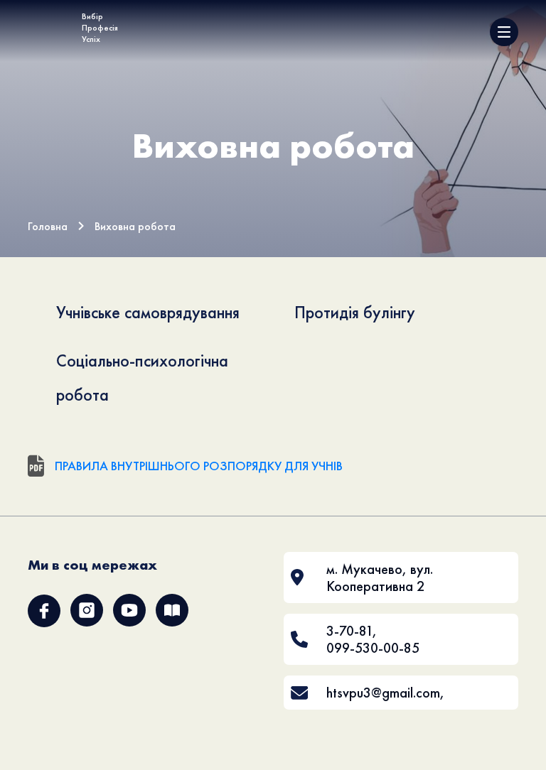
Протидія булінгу (354, 312)
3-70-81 (349, 631)
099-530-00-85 (372, 648)
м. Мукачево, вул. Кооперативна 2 (379, 577)
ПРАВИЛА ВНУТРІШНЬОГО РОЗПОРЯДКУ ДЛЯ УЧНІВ (199, 465)
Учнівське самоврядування (148, 312)
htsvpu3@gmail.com (383, 692)
